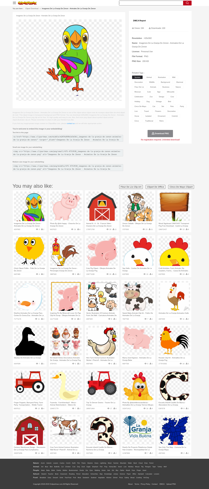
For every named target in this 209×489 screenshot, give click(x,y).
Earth (74, 463)
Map (101, 474)
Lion (125, 467)
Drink (61, 477)
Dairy (49, 477)
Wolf (165, 467)
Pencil (78, 474)
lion (136, 111)
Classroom (63, 474)
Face (133, 470)
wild (173, 77)
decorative (171, 111)
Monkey (130, 467)
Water (130, 463)
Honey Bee (112, 467)
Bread (132, 477)
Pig (142, 467)
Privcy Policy (145, 484)
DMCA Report (139, 21)
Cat (62, 467)
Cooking (139, 477)
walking (97, 470)
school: (36, 474)
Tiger (154, 467)
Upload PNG (171, 484)
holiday (137, 101)
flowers (158, 111)
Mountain (123, 463)
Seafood (93, 477)
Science (122, 474)
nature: (36, 463)
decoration (138, 82)
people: (36, 470)
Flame (84, 463)
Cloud (141, 463)
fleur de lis (139, 87)
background (165, 82)
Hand (144, 470)
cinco (136, 121)
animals (153, 87)
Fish (101, 467)
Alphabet (141, 474)
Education (85, 474)
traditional (149, 121)
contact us (71, 123)
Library (115, 474)
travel (146, 111)
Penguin (148, 467)
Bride (53, 470)
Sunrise (115, 463)
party (182, 106)
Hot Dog (146, 477)
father (122, 470)
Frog (105, 467)
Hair (108, 470)
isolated (148, 116)
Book (56, 474)
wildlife (152, 82)
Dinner (115, 477)
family (59, 470)
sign (158, 92)
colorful (175, 116)
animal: (36, 467)
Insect (120, 467)
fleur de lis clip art (131, 187)
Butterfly (57, 467)
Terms (136, 484)
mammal (179, 82)
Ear (87, 470)
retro (161, 121)
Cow (73, 467)
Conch (68, 463)
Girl (113, 470)
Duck (83, 467)
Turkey (159, 467)
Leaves (55, 463)
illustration (162, 77)
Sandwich (86, 477)
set (162, 106)
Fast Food (68, 477)
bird (169, 101)
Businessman (73, 470)
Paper (129, 474)
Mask (43, 470)
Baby (48, 470)
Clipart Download (31, 8)
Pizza (121, 477)
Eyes (91, 470)
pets (172, 106)
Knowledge (108, 474)
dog (148, 101)
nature (178, 87)
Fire (78, 463)
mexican (137, 92)
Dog (78, 467)
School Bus (94, 474)
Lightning (103, 463)
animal (149, 77)
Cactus (62, 463)
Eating (127, 477)
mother (65, 470)
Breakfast (43, 477)
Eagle (88, 467)
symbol (137, 77)
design (161, 97)
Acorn (43, 463)
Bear (46, 467)
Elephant (95, 467)
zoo (151, 97)
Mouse (137, 467)
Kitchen (108, 477)
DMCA (162, 484)
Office (134, 474)
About (130, 484)
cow (172, 97)
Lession (156, 474)
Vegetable (101, 477)
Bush (135, 463)
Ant (42, 467)
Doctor (82, 470)
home (104, 470)
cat (154, 106)
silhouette (170, 92)
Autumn (49, 463)
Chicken (68, 467)
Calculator (149, 474)
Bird (51, 467)
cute (149, 92)
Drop (146, 463)
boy (117, 470)
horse (136, 116)
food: (35, 477)
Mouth (128, 470)
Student (43, 474)
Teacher (50, 474)
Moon (110, 463)
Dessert (55, 477)
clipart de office (155, 187)
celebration (138, 97)
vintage (159, 101)
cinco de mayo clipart (181, 187)
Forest (151, 463)
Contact (155, 484)
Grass (96, 463)
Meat (79, 477)
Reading (72, 474)
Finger (139, 470)
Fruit (74, 477)
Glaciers (90, 463)
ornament (161, 116)
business (165, 87)
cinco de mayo (140, 106)
